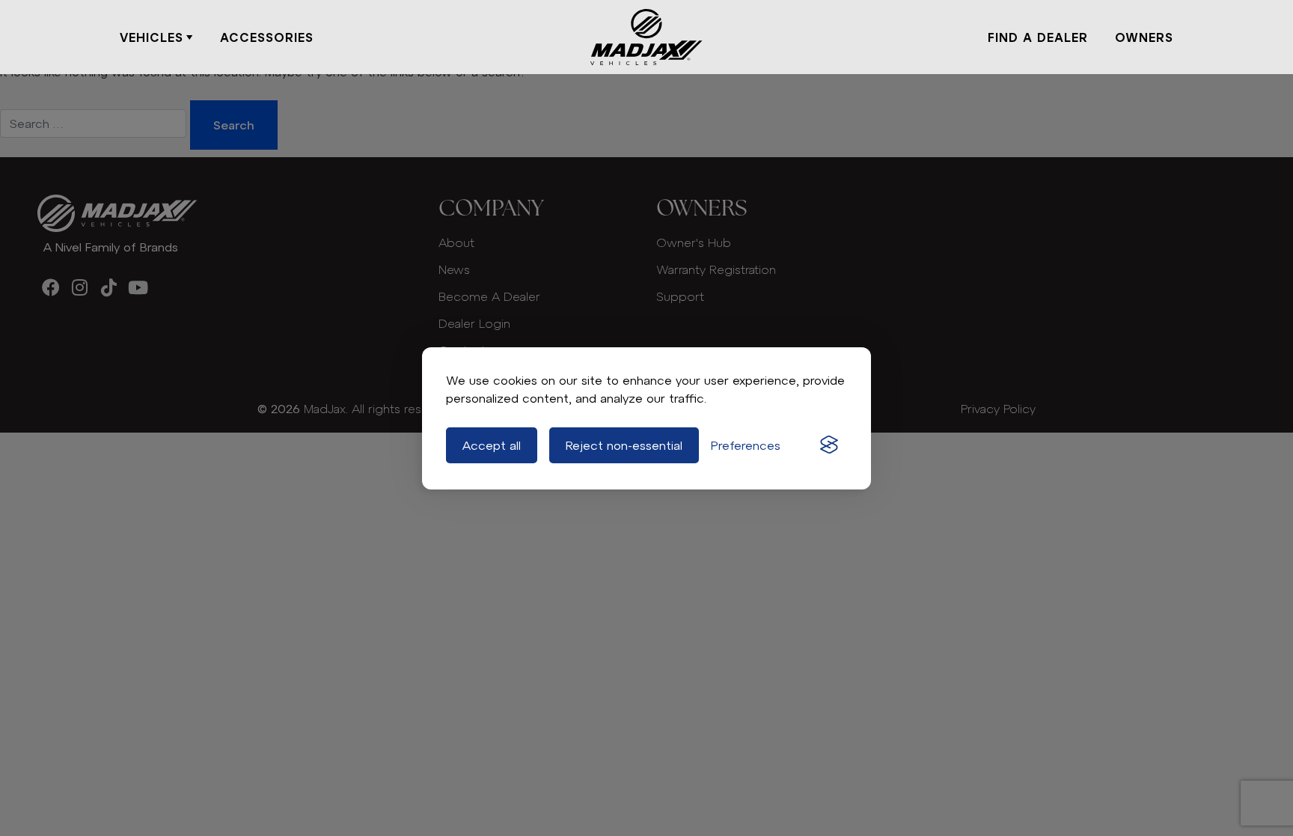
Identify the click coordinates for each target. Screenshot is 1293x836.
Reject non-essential (624, 445)
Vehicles (151, 37)
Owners (1144, 37)
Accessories (267, 37)
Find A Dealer (1038, 37)
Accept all (491, 445)
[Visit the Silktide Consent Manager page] (829, 445)
